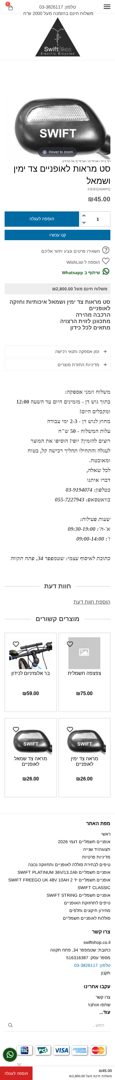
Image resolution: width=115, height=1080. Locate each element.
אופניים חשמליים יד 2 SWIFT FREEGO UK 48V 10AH (59, 879)
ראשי (105, 834)
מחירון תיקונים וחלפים (89, 910)
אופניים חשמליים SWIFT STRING (78, 895)
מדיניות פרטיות (96, 857)
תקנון (105, 972)
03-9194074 (79, 490)
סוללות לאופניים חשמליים (86, 918)
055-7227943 (69, 500)
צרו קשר (103, 997)
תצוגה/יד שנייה (96, 849)
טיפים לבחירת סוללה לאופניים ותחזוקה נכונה (69, 864)
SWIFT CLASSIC (94, 887)
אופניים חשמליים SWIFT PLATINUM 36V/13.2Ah (63, 872)
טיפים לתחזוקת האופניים (87, 902)
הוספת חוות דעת (92, 602)
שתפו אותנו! (99, 1004)
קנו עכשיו (57, 235)
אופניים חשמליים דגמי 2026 (84, 841)
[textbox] (57, 10)
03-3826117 (86, 965)
